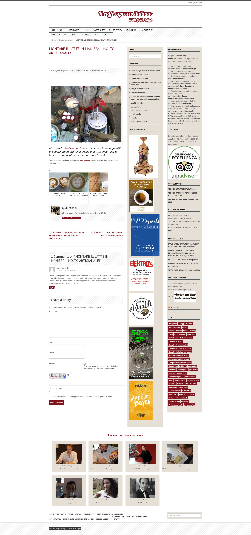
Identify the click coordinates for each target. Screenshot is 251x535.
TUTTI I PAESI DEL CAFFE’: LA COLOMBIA (184, 270)
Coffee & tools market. (140, 78)
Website (52, 363)
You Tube (198, 3)
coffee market (72, 30)
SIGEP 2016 (173, 394)
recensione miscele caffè (178, 387)
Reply (51, 288)
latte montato (85, 160)
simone (85, 71)
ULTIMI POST (176, 307)
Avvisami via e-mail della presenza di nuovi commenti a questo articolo (82, 396)
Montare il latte (180, 380)
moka (171, 380)
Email (51, 353)
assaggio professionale (184, 111)
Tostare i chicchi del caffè (178, 398)
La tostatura (147, 30)
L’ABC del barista (115, 30)
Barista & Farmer (175, 331)
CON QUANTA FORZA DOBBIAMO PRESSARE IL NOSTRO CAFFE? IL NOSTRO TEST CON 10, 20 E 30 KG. (181, 253)
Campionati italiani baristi (178, 345)
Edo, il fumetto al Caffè (140, 88)
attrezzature (137, 114)
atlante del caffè (175, 327)
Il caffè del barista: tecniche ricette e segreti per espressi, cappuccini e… (145, 97)
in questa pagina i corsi (178, 57)
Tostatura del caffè (176, 405)
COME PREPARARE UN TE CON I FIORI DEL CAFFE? (183, 264)
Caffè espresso (180, 334)
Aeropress (173, 323)
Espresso (172, 369)
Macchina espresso (176, 376)
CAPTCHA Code (55, 388)
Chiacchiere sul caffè (66, 40)
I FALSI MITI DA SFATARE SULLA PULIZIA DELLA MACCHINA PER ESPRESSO (183, 245)
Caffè (171, 334)
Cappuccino (173, 366)
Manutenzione (190, 376)
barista (184, 327)
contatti (107, 35)
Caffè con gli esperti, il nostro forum (145, 70)
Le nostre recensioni (139, 110)
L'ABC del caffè (137, 103)
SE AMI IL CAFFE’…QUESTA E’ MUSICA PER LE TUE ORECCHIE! (107, 234)
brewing (193, 331)
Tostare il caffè (174, 401)
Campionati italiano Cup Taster (180, 348)
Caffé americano (186, 338)
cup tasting (192, 366)
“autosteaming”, (70, 148)
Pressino (172, 384)
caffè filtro (191, 334)
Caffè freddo (173, 338)
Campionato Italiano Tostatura (180, 362)
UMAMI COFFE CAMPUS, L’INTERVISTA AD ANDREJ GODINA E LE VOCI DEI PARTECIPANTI (66, 235)
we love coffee (189, 405)
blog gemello (185, 283)
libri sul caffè (181, 373)
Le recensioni (132, 30)
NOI (61, 30)
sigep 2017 (183, 394)
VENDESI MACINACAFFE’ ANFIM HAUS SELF (183, 200)
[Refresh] (68, 374)
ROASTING (186, 391)
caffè (135, 118)
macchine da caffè (140, 121)
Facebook (189, 3)
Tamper (191, 394)
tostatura (184, 401)
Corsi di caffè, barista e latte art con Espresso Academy (75, 35)
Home (53, 30)
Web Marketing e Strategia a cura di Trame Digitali (65, 529)
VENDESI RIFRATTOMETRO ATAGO (181, 189)
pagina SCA (178, 123)
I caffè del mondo (138, 92)
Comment (53, 312)
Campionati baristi (175, 341)
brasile (185, 331)
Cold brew (183, 366)
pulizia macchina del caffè (186, 384)
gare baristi (193, 369)
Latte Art (172, 373)
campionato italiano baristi (178, 355)
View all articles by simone (72, 218)
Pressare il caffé (193, 380)
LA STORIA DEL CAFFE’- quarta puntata (183, 259)
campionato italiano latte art (179, 359)
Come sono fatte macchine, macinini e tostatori (146, 83)
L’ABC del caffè (99, 30)
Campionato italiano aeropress (180, 352)
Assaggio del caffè (185, 323)
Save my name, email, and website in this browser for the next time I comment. (101, 367)
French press (182, 369)
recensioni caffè (175, 391)
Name (51, 342)
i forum (86, 30)
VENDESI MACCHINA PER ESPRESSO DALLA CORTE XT (182, 194)
